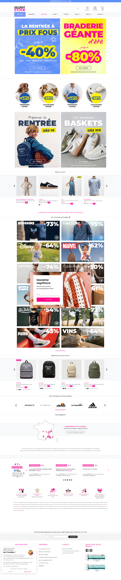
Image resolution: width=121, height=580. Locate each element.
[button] (89, 274)
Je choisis (10, 571)
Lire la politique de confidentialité (10, 566)
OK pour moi (27, 571)
